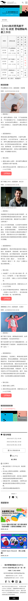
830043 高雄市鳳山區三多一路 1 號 (14, 567)
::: (0, 6)
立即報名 (7, 173)
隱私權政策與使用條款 (9, 594)
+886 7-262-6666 (14, 570)
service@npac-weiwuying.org (14, 573)
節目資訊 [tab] (4, 19)
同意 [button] (14, 598)
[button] (23, 2)
